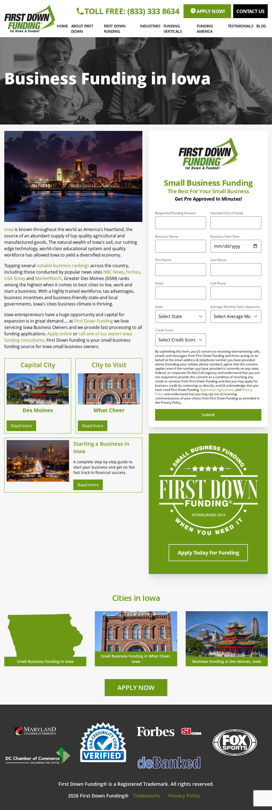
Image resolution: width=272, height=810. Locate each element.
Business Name (166, 236)
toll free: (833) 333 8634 (131, 11)
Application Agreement (217, 389)
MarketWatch (48, 278)
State (159, 307)
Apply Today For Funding (208, 552)
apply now (136, 687)
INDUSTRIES (150, 25)
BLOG (261, 25)
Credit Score (164, 330)
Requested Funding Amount (175, 213)
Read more (21, 426)
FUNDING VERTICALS (173, 28)
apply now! (211, 11)
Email (159, 283)
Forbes (133, 272)
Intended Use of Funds (226, 213)
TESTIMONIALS (240, 25)
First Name (163, 260)
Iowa (9, 229)
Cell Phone (218, 283)
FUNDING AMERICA (205, 28)
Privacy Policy (184, 795)
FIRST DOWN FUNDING (115, 28)
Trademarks (146, 795)
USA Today (14, 278)
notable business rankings (63, 265)
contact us (250, 11)
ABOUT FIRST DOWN (82, 28)
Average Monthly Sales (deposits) (235, 307)
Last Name (218, 260)
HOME (62, 25)
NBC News (113, 272)
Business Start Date (225, 236)
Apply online (59, 334)
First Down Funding (93, 321)
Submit (208, 414)
